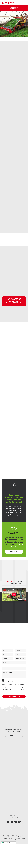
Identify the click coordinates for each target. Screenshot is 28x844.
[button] (25, 2)
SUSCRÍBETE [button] (13, 735)
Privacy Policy (21, 835)
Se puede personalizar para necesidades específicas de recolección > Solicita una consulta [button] (14, 301)
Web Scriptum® (20, 836)
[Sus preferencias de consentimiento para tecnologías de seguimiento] (8, 843)
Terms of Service (15, 839)
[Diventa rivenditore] (14, 750)
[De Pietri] (8, 3)
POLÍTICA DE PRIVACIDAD (15, 679)
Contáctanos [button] (13, 552)
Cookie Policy (7, 836)
